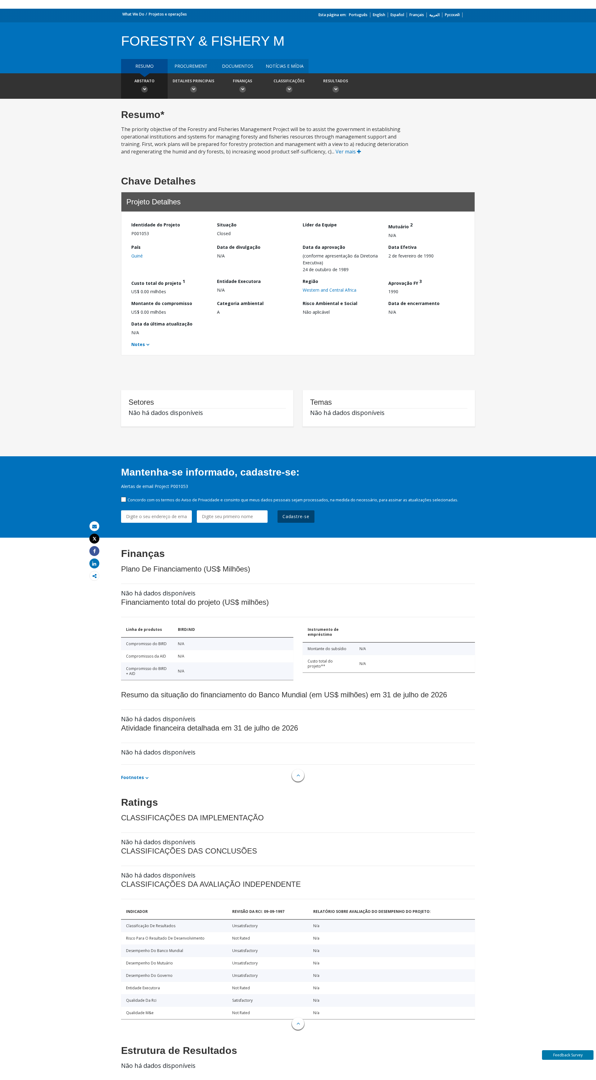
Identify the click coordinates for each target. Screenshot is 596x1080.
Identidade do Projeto (155, 225)
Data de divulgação (238, 247)
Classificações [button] (289, 81)
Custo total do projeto (158, 282)
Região (310, 281)
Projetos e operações (168, 14)
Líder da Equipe (320, 225)
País (136, 247)
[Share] (94, 551)
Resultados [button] (335, 81)
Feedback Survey (568, 1055)
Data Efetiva (402, 247)
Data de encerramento (414, 303)
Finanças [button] (242, 81)
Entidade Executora (239, 281)
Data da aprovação (324, 247)
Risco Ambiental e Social (330, 303)
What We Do (133, 14)
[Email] (94, 526)
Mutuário (400, 226)
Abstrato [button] (144, 81)
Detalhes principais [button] (193, 81)
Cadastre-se (295, 516)
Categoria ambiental (240, 303)
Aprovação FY (405, 282)
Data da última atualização (161, 324)
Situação (227, 225)
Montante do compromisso (161, 303)
